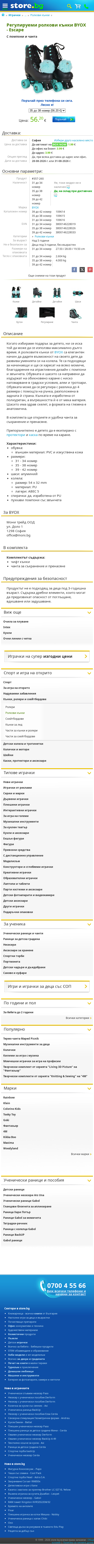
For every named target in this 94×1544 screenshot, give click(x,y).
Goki (6, 1120)
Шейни (8, 755)
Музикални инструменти (21, 821)
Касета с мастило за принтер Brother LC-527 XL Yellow (39, 1489)
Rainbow (9, 1097)
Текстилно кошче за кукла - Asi (26, 1442)
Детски (18, 1342)
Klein (6, 1103)
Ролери (10, 707)
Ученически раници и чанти (23, 933)
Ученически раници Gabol (21, 1201)
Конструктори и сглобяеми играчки (28, 867)
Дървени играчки (15, 799)
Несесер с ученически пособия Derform (31, 1397)
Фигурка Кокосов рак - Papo (25, 1469)
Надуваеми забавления (19, 693)
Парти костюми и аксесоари (22, 889)
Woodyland (10, 1148)
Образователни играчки (20, 878)
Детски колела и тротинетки (23, 744)
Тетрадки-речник (15, 1223)
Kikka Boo (9, 1137)
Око (10, 1522)
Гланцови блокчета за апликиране (27, 1206)
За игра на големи (16, 816)
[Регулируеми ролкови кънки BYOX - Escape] (47, 69)
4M (5, 1131)
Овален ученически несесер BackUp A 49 (32, 1438)
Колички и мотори (16, 749)
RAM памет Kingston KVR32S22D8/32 (29, 1502)
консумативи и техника (25, 1325)
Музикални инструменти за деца (26, 1044)
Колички (9, 1050)
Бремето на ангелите (20, 1506)
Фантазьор (10, 1126)
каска (33, 434)
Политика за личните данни (78, 1542)
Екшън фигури (13, 838)
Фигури (8, 844)
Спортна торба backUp (21, 1451)
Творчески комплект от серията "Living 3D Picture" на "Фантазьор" (40, 1068)
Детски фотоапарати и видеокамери (28, 895)
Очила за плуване (15, 621)
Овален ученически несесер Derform (30, 1434)
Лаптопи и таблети (16, 884)
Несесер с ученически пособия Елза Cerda (33, 1413)
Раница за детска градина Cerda (27, 1447)
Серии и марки (13, 793)
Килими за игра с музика (21, 1055)
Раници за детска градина (21, 939)
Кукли (7, 633)
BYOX (35, 207)
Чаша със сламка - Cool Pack (24, 1473)
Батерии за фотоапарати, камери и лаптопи (34, 1379)
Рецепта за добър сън (21, 1530)
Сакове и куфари (15, 973)
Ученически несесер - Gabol (24, 1497)
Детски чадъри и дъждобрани (24, 967)
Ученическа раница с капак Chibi (27, 1518)
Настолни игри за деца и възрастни (29, 1317)
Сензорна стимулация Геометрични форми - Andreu (39, 1418)
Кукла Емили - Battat (20, 1422)
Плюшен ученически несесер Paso (28, 1426)
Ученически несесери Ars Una (23, 1195)
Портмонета (11, 961)
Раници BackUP (13, 1235)
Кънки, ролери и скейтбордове (24, 699)
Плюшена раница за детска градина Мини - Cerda (37, 1430)
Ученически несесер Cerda (24, 1455)
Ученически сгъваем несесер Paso (28, 1393)
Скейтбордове (14, 719)
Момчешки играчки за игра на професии (32, 1061)
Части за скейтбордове (20, 736)
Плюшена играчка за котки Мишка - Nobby (33, 1514)
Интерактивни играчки (20, 810)
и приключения (23, 1367)
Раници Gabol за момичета (22, 1218)
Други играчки (13, 906)
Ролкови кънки (40, 15)
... (25, 15)
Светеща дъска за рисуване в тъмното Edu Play (36, 1526)
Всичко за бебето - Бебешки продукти (30, 1346)
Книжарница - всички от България (32, 1313)
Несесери (9, 944)
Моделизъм (11, 861)
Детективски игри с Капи (22, 1485)
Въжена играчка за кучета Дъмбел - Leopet (33, 1493)
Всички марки (80, 1154)
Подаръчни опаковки (18, 912)
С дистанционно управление (23, 855)
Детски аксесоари (15, 901)
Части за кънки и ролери (21, 730)
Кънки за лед (13, 724)
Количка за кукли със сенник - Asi (28, 1405)
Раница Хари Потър (17, 1212)
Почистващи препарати (22, 1321)
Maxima (8, 1143)
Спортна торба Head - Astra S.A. (26, 1477)
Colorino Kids (12, 1109)
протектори (16, 434)
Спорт (7, 682)
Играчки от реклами (17, 788)
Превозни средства (16, 850)
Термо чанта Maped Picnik (21, 1038)
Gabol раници (12, 1240)
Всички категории (77, 1018)
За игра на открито (16, 688)
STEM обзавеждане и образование (28, 1350)
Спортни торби (13, 956)
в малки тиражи (27, 1363)
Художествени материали (23, 1330)
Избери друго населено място (73, 140)
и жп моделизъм (26, 1354)
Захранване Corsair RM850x (24, 1481)
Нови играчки (13, 782)
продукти (22, 1334)
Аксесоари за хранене (18, 950)
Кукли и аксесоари (16, 833)
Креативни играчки (17, 872)
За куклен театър (15, 827)
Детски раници (13, 1189)
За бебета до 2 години (18, 1012)
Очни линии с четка (17, 638)
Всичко (26, 1358)
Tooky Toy (9, 1114)
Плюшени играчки (16, 804)
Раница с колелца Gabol (19, 1229)
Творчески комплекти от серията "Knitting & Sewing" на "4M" (45, 1076)
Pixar (11, 1510)
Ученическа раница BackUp (24, 1409)
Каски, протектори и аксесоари (24, 761)
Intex (6, 627)
